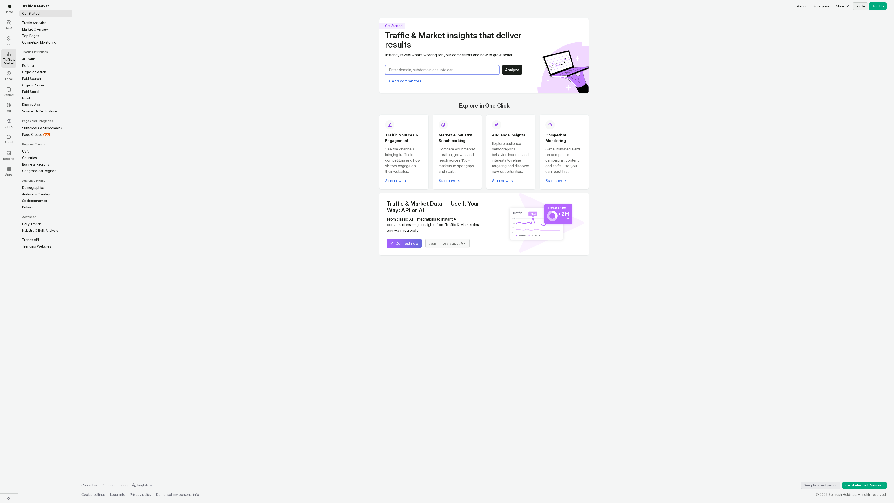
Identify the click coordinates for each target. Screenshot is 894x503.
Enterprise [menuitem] (822, 6)
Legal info (117, 494)
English (142, 485)
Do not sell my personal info (177, 494)
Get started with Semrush (864, 485)
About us (109, 485)
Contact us (89, 485)
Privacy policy (141, 494)
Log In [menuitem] (860, 6)
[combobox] (444, 69)
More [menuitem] (840, 6)
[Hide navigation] (9, 498)
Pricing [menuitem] (802, 6)
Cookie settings (93, 494)
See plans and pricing (820, 485)
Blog (124, 485)
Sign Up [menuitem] (878, 6)
